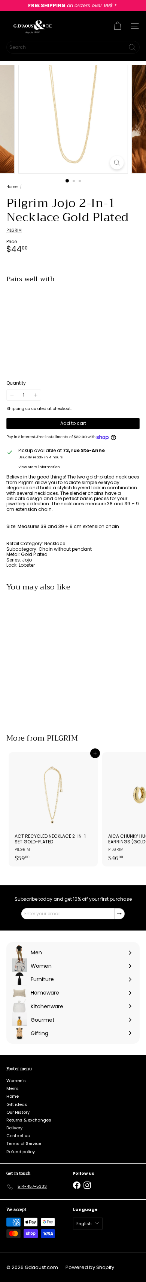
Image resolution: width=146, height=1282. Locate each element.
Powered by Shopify (90, 1267)
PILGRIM (62, 738)
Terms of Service (23, 1143)
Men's (12, 1088)
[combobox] (73, 47)
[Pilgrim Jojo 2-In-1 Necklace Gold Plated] (73, 312)
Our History (18, 1112)
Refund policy (20, 1152)
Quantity (16, 383)
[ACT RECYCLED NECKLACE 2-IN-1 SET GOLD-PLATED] (53, 809)
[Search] (132, 47)
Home (12, 187)
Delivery (14, 1128)
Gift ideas (16, 1104)
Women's (16, 1081)
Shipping (15, 408)
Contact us (18, 1136)
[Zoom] (117, 162)
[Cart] (117, 26)
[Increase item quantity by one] (35, 395)
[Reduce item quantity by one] (12, 395)
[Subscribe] (119, 913)
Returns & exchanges (28, 1120)
